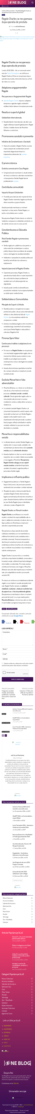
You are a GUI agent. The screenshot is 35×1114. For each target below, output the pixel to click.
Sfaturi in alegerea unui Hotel (21, 945)
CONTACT (6, 1036)
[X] (23, 786)
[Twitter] (15, 1095)
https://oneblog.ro (17, 758)
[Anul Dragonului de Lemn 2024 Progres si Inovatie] (6, 864)
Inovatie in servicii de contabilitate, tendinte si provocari (19, 965)
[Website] (27, 786)
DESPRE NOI (7, 1032)
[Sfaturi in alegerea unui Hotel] (6, 947)
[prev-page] (3, 735)
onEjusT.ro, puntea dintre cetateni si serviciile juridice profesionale (21, 955)
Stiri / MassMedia (17, 11)
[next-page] (6, 735)
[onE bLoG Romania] (10, 26)
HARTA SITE (7, 1039)
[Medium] (14, 786)
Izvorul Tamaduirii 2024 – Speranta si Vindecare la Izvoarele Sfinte (23, 826)
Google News (18, 616)
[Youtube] (30, 786)
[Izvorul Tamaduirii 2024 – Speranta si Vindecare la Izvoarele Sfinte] (6, 729)
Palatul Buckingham (13, 73)
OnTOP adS (21, 1106)
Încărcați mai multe (17, 880)
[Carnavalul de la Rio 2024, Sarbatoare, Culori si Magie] (6, 874)
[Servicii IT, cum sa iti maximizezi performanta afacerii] (6, 939)
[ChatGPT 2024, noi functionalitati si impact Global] (6, 720)
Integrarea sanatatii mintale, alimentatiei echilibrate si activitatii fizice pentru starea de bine (9, 694)
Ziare (3, 14)
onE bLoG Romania (7, 11)
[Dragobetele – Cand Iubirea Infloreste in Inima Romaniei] (6, 855)
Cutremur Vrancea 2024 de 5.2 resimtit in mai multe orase (21, 808)
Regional (4, 713)
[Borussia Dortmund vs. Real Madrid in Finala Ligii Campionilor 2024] (6, 837)
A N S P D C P (7, 1046)
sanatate (15, 181)
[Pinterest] (17, 786)
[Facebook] (5, 786)
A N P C (6, 1043)
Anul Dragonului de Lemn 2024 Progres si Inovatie (21, 863)
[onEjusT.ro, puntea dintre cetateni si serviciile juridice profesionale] (6, 956)
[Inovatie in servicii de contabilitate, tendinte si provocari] (6, 966)
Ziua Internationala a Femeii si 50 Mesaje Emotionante (22, 845)
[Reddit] (20, 786)
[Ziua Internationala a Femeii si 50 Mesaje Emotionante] (6, 846)
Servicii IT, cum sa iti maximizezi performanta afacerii (22, 938)
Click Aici (16, 1083)
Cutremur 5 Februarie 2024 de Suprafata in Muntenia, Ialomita (26, 693)
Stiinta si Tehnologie (6, 722)
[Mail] (11, 786)
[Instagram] (8, 786)
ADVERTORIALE (8, 1029)
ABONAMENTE (7, 1026)
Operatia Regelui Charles (11, 101)
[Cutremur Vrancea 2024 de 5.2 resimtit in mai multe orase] (6, 711)
